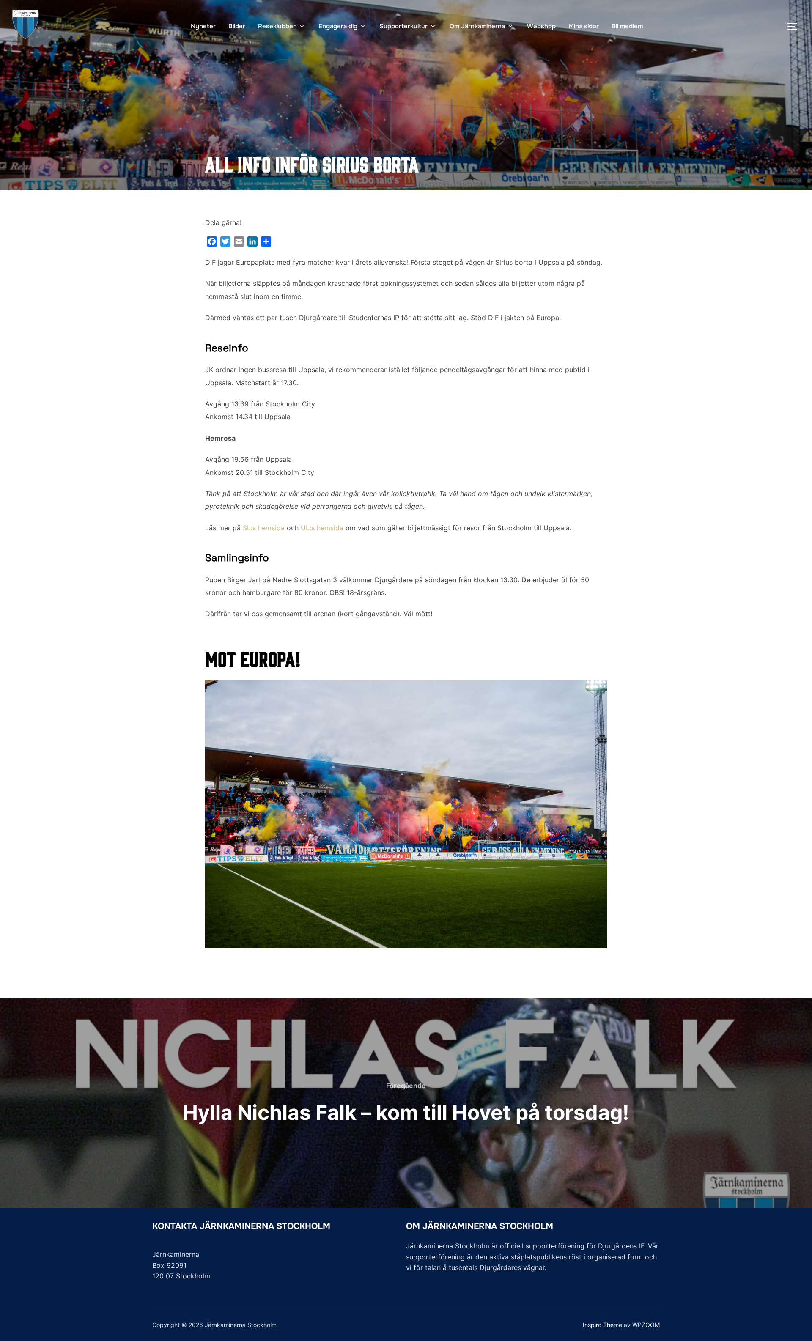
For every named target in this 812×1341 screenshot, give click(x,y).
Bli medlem (627, 26)
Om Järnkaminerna (477, 26)
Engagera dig (337, 26)
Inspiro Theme (602, 1324)
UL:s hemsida (322, 528)
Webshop (541, 26)
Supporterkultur (403, 26)
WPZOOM (646, 1324)
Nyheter (203, 26)
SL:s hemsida (264, 528)
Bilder (236, 26)
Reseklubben (277, 26)
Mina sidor (583, 26)
